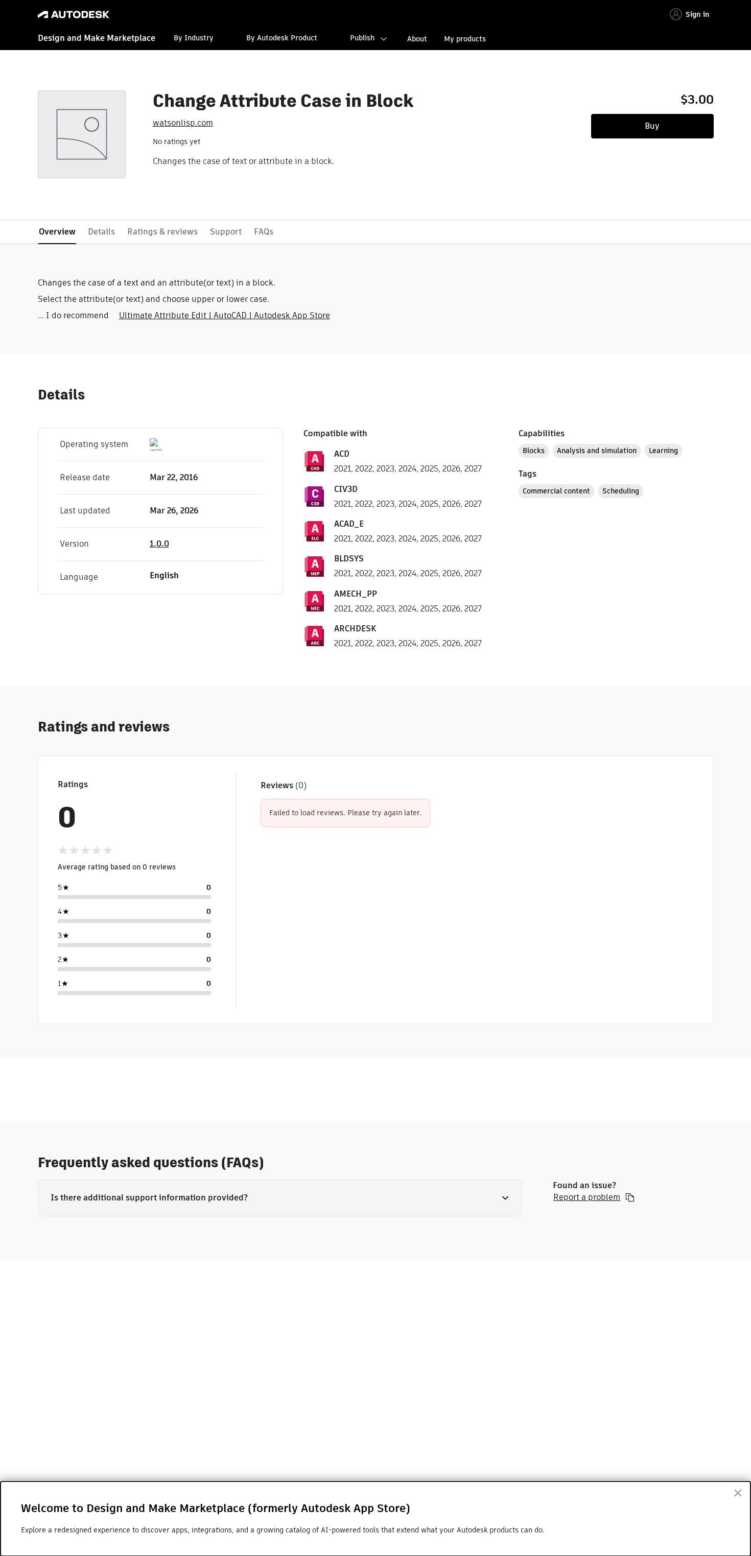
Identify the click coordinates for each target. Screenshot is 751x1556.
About (417, 39)
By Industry (194, 38)
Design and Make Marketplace (96, 38)
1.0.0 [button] (159, 544)
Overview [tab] (57, 232)
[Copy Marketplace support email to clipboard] (630, 1197)
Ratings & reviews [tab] (162, 232)
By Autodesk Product (281, 38)
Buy (652, 126)
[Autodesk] (73, 14)
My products (465, 39)
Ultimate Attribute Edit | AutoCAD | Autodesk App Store (224, 315)
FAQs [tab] (263, 232)
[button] (280, 1198)
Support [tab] (226, 232)
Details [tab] (101, 232)
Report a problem (586, 1197)
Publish (362, 38)
